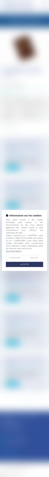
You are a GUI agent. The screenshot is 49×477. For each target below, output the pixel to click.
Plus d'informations (13, 251)
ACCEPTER (24, 264)
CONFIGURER (14, 257)
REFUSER (34, 257)
